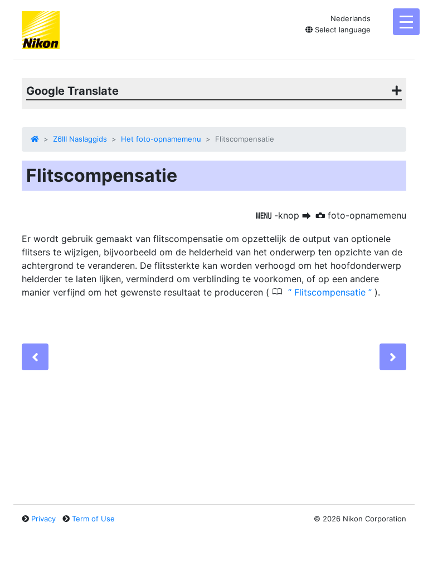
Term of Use (93, 518)
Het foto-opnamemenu (161, 138)
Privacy (43, 518)
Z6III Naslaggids (80, 138)
